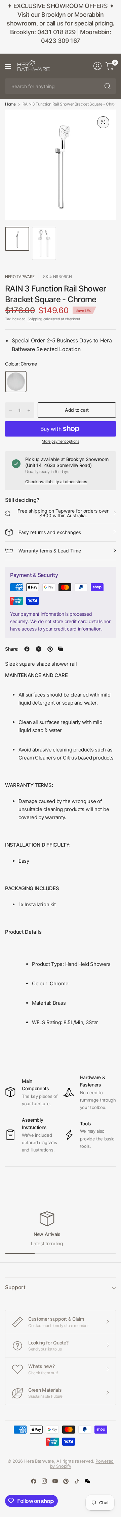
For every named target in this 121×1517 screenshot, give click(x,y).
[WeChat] (87, 1481)
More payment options (60, 441)
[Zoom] (103, 122)
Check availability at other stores (56, 481)
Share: (11, 649)
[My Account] (97, 66)
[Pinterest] (66, 1481)
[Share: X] (38, 649)
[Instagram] (44, 1481)
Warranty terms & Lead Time (49, 550)
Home (10, 104)
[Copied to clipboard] (60, 649)
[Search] (107, 86)
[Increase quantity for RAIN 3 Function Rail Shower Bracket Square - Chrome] (29, 410)
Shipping (35, 319)
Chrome (16, 382)
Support (15, 1287)
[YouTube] (55, 1481)
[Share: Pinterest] (50, 649)
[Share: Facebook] (27, 649)
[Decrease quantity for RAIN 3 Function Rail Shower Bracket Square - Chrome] (10, 410)
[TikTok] (76, 1481)
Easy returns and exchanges (49, 532)
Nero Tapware (20, 276)
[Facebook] (33, 1481)
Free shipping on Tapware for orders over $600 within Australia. (63, 513)
